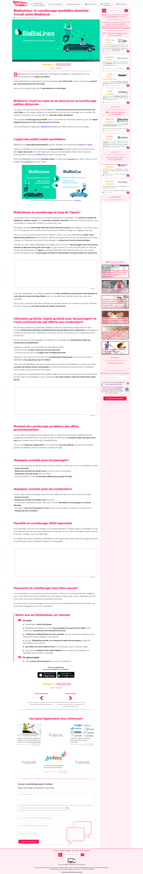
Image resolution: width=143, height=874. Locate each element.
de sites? (115, 107)
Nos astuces (122, 4)
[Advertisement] (56, 274)
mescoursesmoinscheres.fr (113, 384)
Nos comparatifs (55, 4)
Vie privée (75, 850)
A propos (56, 850)
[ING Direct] (115, 185)
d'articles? (116, 358)
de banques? (116, 197)
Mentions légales (65, 850)
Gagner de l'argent (73, 4)
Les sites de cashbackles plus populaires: (116, 113)
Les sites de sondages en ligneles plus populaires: (116, 34)
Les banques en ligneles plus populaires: (116, 158)
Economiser (91, 4)
